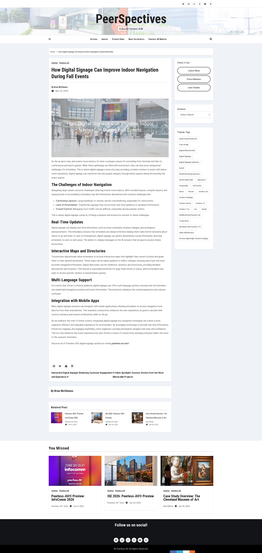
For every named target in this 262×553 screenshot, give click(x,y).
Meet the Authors (136, 39)
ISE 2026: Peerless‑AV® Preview (130, 496)
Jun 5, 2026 (72, 425)
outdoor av (203, 192)
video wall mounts (186, 233)
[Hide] (194, 552)
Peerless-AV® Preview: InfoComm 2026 (68, 498)
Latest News (194, 70)
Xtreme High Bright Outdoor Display (193, 239)
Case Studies (194, 87)
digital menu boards (187, 150)
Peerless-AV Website (157, 39)
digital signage (185, 156)
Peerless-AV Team (71, 422)
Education (201, 180)
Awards (105, 39)
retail (204, 209)
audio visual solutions (188, 139)
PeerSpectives (131, 19)
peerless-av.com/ (120, 343)
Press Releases (194, 79)
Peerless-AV (64, 63)
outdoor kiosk (185, 203)
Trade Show (184, 221)
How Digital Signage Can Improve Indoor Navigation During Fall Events (85, 52)
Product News (118, 39)
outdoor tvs (184, 209)
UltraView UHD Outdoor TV (190, 227)
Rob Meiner (150, 422)
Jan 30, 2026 (113, 425)
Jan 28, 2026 (153, 425)
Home (52, 52)
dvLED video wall (186, 180)
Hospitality (183, 186)
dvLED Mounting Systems (189, 174)
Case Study (183, 145)
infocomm (197, 186)
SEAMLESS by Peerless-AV (189, 215)
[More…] (191, 552)
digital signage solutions (189, 162)
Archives (181, 109)
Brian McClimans (61, 87)
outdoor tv (200, 203)
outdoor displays (186, 197)
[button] (50, 39)
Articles (93, 39)
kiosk (181, 192)
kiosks (191, 192)
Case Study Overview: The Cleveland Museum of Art (181, 498)
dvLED (181, 168)
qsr (195, 209)
